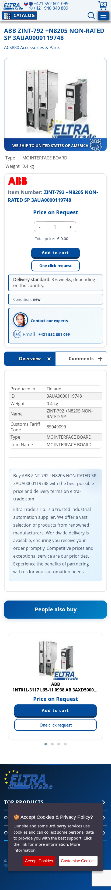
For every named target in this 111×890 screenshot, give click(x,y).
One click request (55, 265)
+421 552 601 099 (54, 334)
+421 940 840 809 (50, 8)
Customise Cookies (78, 860)
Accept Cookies (39, 860)
